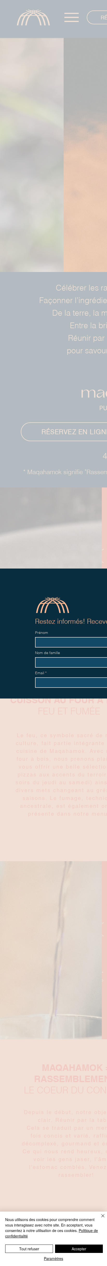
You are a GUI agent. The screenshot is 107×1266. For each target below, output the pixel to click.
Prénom (41, 633)
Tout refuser (29, 1248)
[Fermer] (99, 1219)
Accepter (79, 1248)
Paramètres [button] (53, 1258)
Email (40, 673)
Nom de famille (47, 653)
